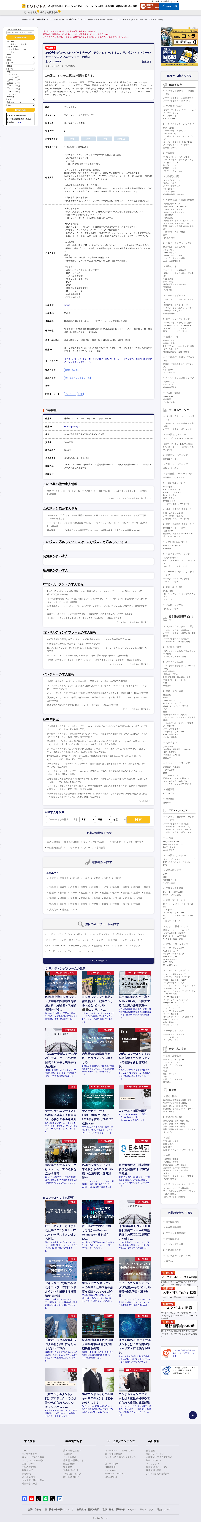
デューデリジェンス (80, 945)
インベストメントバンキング (180, 124)
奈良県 (73, 898)
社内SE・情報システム (177, 926)
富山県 (84, 892)
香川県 (63, 904)
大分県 (126, 904)
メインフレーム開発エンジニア (176, 977)
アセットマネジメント (172, 209)
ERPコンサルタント (171, 489)
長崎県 (105, 904)
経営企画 (167, 695)
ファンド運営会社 (135, 842)
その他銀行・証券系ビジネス (180, 357)
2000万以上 (13, 94)
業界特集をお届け (72, 1450)
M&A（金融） (169, 128)
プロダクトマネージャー (173, 732)
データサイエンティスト (173, 1034)
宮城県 (84, 887)
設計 (168, 1137)
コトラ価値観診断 (113, 1454)
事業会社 (101, 847)
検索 (138, 819)
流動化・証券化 (170, 148)
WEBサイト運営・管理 (173, 939)
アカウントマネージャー (173, 912)
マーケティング (170, 700)
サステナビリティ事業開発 (174, 656)
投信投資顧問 (172, 176)
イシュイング (169, 384)
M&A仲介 (167, 548)
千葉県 (86, 878)
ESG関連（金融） (174, 106)
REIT (65, 945)
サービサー (168, 397)
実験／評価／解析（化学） (174, 1126)
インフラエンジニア (171, 1008)
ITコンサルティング (175, 483)
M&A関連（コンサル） (177, 541)
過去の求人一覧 (29, 1483)
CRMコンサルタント (172, 492)
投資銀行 (98, 945)
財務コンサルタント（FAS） (175, 528)
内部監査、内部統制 (171, 767)
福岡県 (118, 878)
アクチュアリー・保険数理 (174, 270)
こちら (18, 122)
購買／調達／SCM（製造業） (175, 1165)
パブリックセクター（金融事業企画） (179, 98)
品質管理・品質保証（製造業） (176, 1168)
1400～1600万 (14, 86)
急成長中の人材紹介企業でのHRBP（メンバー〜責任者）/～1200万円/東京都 (82, 705)
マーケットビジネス (175, 295)
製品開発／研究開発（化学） (175, 1106)
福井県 (105, 892)
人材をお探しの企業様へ (160, 1)
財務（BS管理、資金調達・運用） (177, 677)
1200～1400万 (14, 83)
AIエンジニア (168, 850)
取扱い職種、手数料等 (114, 1509)
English (176, 1)
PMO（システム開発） (173, 895)
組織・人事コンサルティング (180, 509)
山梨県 (52, 892)
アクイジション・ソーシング (175, 206)
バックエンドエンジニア (173, 983)
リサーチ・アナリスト (172, 311)
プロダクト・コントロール (174, 680)
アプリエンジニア (170, 1025)
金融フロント (172, 336)
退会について (163, 1509)
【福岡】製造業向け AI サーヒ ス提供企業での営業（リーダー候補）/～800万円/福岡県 (87, 681)
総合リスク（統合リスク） (174, 247)
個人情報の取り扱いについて (59, 1509)
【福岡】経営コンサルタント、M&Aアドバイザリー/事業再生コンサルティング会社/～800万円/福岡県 (94, 660)
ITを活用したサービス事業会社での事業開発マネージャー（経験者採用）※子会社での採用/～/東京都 (93, 530)
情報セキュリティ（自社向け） (176, 778)
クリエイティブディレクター (175, 1065)
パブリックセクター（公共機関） (177, 642)
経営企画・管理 (173, 870)
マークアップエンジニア (173, 948)
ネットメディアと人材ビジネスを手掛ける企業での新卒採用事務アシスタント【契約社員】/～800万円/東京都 (97, 693)
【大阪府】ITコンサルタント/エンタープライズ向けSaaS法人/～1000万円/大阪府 (84, 618)
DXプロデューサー (171, 841)
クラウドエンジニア (171, 997)
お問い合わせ (34, 1509)
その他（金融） (173, 392)
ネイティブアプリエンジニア (175, 1000)
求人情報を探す (38, 19)
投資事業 (170, 153)
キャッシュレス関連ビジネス (180, 377)
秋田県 (94, 887)
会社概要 (150, 1450)
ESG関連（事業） (174, 647)
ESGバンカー (169, 118)
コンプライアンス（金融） (174, 258)
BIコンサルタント (170, 495)
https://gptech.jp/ (72, 426)
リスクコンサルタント (172, 558)
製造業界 (67, 1467)
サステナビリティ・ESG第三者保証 (178, 444)
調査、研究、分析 (174, 587)
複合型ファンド (170, 165)
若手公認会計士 (71, 1470)
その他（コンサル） (175, 604)
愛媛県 (73, 904)
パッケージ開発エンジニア (174, 974)
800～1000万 (14, 77)
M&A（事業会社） (171, 734)
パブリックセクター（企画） (180, 626)
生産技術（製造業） (171, 1162)
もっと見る (144, 801)
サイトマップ (146, 1509)
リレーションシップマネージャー (177, 326)
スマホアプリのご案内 (33, 1480)
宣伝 (165, 1076)
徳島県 (52, 904)
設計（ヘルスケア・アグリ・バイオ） (179, 1150)
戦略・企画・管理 (174, 691)
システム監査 (169, 770)
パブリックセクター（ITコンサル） (178, 429)
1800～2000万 (14, 92)
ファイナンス (133, 945)
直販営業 (167, 287)
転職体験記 (27, 1470)
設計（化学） (169, 1147)
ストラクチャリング (56, 940)
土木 (165, 235)
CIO (165, 877)
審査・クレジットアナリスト (175, 331)
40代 (24, 49)
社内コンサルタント (171, 880)
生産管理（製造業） (171, 1159)
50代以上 (12, 52)
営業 (165, 1071)
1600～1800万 (14, 89)
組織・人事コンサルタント (174, 513)
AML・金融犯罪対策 (171, 261)
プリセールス (169, 910)
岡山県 (118, 898)
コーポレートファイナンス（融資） (178, 323)
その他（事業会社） (171, 737)
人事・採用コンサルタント (174, 516)
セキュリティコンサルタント (175, 566)
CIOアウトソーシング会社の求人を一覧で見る (129, 498)
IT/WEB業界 (69, 1463)
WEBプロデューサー (172, 951)
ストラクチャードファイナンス (176, 145)
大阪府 (107, 878)
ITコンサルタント (57, 19)
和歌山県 (85, 898)
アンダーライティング (131, 940)
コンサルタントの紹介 (33, 1460)
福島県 (115, 887)
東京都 (67, 305)
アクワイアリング (170, 382)
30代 (17, 49)
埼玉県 (76, 878)
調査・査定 (168, 282)
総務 (165, 712)
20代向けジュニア (72, 1473)
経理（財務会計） (170, 671)
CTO (165, 874)
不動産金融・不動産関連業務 (180, 200)
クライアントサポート (172, 729)
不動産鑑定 (168, 215)
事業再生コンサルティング (179, 473)
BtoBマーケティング (172, 703)
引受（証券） (169, 369)
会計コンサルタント (171, 531)
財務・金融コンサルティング (180, 524)
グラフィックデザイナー (173, 1059)
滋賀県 (63, 898)
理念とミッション (155, 1454)
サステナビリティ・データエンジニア (179, 859)
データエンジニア (170, 1005)
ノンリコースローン (77, 951)
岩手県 (73, 887)
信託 (165, 361)
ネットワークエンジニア (173, 1011)
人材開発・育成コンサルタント (176, 519)
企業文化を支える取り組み (159, 1457)
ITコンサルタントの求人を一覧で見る (133, 622)
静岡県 (126, 892)
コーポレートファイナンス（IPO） (178, 142)
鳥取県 (97, 898)
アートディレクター (171, 1062)
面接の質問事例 (29, 1467)
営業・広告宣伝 (173, 1055)
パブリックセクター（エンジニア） (178, 829)
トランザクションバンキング (175, 328)
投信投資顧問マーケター (173, 194)
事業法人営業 (169, 343)
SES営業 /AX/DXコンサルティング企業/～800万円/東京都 (73, 644)
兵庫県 (147, 892)
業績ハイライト (153, 1460)
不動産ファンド (170, 168)
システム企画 (169, 883)
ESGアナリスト (170, 116)
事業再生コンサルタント (173, 477)
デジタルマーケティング (173, 954)
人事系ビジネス (173, 742)
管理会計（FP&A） (171, 674)
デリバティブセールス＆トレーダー (178, 308)
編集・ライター (170, 1074)
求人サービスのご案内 (33, 1457)
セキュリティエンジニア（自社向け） (179, 784)
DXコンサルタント (171, 501)
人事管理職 (168, 746)
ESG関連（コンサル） (177, 434)
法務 (165, 773)
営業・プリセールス (175, 900)
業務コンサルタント (171, 468)
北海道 (52, 887)
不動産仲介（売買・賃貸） (174, 232)
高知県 (84, 904)
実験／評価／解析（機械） (174, 1124)
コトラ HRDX (111, 1463)
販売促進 (167, 1082)
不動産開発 (168, 218)
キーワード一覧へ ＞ (98, 961)
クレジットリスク (170, 250)
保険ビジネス (172, 266)
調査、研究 (168, 591)
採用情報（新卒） (155, 1470)
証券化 (120, 934)
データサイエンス (174, 1030)
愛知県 (97, 878)
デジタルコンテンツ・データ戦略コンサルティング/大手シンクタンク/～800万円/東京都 (87, 655)
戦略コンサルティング (177, 455)
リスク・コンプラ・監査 (178, 763)
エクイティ (118, 945)
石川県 (94, 892)
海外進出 (170, 798)
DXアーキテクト (170, 847)
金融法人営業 (169, 340)
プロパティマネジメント (173, 212)
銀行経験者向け (71, 1477)
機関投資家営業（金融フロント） (177, 352)
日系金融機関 (53, 842)
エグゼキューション (79, 940)
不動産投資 (111, 940)
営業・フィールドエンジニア (180, 1184)
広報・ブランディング (172, 1079)
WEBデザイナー (170, 956)
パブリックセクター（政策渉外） (177, 639)
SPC (108, 945)
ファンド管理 (169, 192)
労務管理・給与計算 (171, 755)
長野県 (73, 892)
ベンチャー (70, 394)
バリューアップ (83, 934)
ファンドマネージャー (172, 180)
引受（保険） (169, 279)
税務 (165, 683)
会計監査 (167, 686)
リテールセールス (170, 349)
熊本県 (115, 904)
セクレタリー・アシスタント (175, 715)
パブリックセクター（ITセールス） (178, 832)
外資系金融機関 (71, 842)
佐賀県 (94, 904)
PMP (80, 394)
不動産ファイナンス (171, 204)
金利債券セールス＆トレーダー (176, 305)
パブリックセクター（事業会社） (177, 630)
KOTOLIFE (110, 1467)
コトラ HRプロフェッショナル (120, 1450)
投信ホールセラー (170, 183)
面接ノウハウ (28, 1463)
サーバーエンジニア (171, 1014)
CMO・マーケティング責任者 (175, 706)
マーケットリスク (170, 252)
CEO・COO (168, 793)
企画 (165, 709)
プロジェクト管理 (174, 888)
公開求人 (12, 44)
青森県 (63, 887)
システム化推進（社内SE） (175, 933)
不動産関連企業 (54, 847)
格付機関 (167, 399)
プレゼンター (169, 189)
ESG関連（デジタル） (177, 855)
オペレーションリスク (172, 255)
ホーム (25, 1450)
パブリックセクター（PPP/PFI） (177, 101)
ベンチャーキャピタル (172, 171)
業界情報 (26, 1473)
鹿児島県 (53, 909)
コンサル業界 (69, 1457)
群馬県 (147, 887)
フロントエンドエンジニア (174, 980)
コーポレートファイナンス (59, 934)
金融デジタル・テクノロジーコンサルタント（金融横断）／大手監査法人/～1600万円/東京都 (90, 614)
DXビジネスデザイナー (173, 844)
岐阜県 (115, 892)
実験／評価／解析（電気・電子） (177, 1121)
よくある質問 (28, 1477)
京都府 (52, 898)
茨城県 (126, 887)
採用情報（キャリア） (157, 1467)
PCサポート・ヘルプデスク (175, 936)
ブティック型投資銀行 (94, 842)
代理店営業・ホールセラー (174, 284)
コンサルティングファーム (77, 378)
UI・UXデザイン (170, 965)
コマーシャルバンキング (178, 319)
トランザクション (55, 951)
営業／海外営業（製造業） (174, 1197)
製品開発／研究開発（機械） (175, 1103)
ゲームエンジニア (170, 1019)
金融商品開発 (169, 313)
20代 (11, 49)
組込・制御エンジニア (172, 1022)
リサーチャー (169, 599)
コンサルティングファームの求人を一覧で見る (129, 664)
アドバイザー (52, 945)
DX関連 (169, 837)
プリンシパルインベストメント (176, 157)
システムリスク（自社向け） (175, 781)
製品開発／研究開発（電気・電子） (178, 1100)
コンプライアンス (170, 776)
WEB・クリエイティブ (177, 944)
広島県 (128, 898)
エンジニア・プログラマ (178, 970)
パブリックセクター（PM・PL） (177, 827)
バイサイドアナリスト (172, 186)
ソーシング (97, 940)
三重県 (136, 892)
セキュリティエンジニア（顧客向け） (179, 1017)
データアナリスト (170, 1040)
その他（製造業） (170, 1179)
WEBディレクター (171, 959)
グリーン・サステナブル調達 (175, 1170)
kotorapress (111, 1470)
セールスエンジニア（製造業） (176, 1188)
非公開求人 (23, 44)
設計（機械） (169, 1144)
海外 (75, 909)
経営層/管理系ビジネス (74, 1460)
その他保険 (168, 290)
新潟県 (63, 892)
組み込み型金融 (170, 387)
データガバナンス (170, 1037)
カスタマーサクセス (171, 921)
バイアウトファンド (104, 934)
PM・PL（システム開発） (174, 892)
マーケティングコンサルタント (176, 579)
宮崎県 (136, 904)
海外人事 (167, 758)
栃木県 (136, 887)
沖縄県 (65, 909)
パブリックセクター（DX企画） (176, 824)
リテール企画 (169, 372)
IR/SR (165, 698)
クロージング (96, 951)
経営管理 (170, 789)
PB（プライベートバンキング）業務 (178, 346)
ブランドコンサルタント (173, 582)
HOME (25, 19)
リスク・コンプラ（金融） (179, 243)
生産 (168, 1155)
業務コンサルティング (177, 464)
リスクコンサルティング (178, 554)
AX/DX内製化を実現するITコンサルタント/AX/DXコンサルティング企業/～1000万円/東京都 (89, 639)
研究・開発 (171, 1096)
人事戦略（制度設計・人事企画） (177, 749)
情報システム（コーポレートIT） (177, 930)
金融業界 (67, 1454)
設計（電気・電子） (171, 1141)
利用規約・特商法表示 (88, 1509)
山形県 (105, 887)
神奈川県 (64, 878)
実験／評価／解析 (174, 1117)
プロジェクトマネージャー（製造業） (179, 1176)
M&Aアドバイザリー (172, 546)
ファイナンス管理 (174, 662)
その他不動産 (169, 238)
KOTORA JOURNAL (115, 1473)
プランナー (168, 1068)
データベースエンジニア (173, 1002)
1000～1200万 (14, 80)
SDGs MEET (111, 1477)
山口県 (139, 898)
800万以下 (13, 74)
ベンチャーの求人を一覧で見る (135, 709)
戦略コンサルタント (171, 459)
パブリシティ (152, 1463)
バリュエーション (135, 934)
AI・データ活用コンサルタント (176, 504)
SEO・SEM (168, 962)
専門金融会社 (115, 842)
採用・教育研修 (170, 752)
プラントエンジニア (171, 1173)
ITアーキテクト (169, 498)
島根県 (107, 898)
